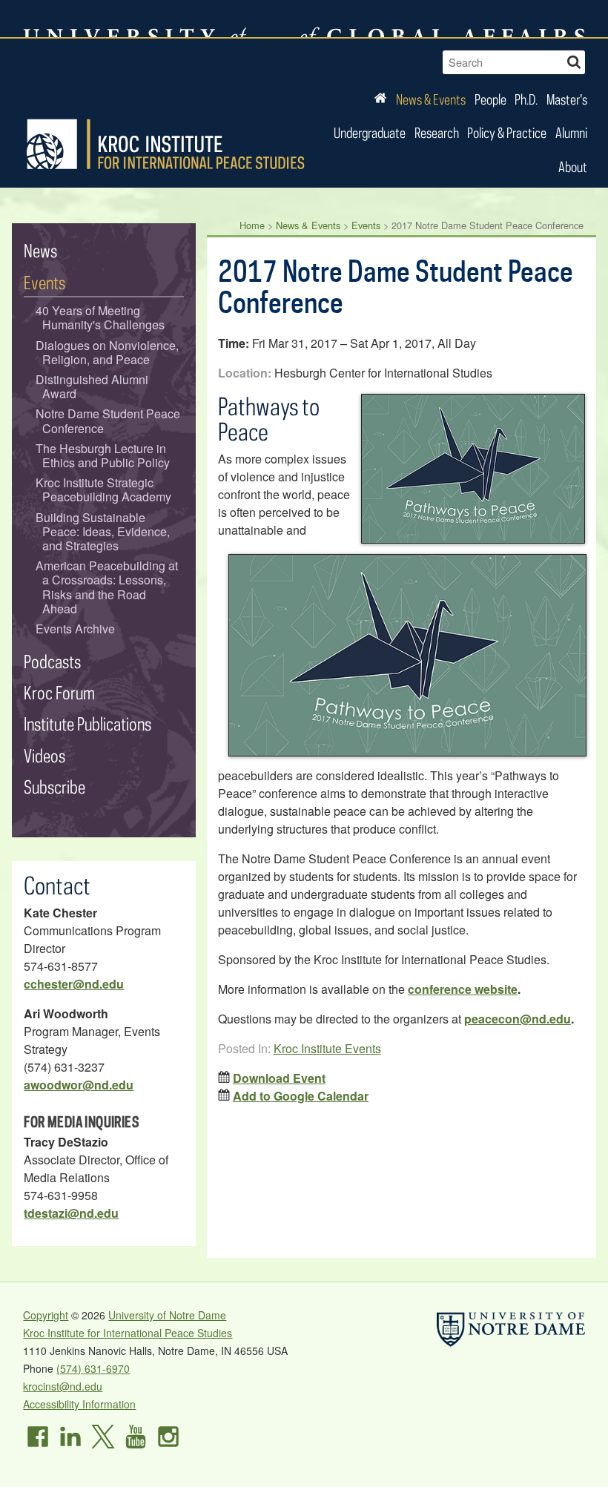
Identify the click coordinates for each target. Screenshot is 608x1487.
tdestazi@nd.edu (71, 1212)
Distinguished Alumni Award (92, 386)
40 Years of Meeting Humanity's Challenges (100, 317)
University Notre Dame (134, 18)
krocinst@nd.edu (62, 1386)
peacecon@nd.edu (517, 1018)
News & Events (431, 99)
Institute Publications (87, 723)
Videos (44, 755)
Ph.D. (526, 99)
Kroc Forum (59, 692)
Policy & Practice (506, 132)
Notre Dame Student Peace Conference (108, 420)
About (572, 166)
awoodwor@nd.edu (78, 1084)
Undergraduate (370, 132)
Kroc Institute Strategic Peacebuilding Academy (104, 489)
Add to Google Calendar (301, 1095)
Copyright (45, 1315)
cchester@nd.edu (74, 983)
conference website (463, 989)
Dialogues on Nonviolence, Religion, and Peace (107, 352)
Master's (566, 99)
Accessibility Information (79, 1404)
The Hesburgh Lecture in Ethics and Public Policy (103, 455)
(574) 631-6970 (93, 1368)
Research (436, 132)
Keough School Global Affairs (443, 18)
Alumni (571, 132)
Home (252, 225)
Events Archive (75, 628)
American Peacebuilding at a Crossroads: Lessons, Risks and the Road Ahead (107, 587)
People (490, 99)
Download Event (279, 1078)
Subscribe (54, 786)
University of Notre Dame (167, 1315)
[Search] (574, 60)
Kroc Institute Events (327, 1048)
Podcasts (52, 661)
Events (365, 225)
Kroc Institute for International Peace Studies (165, 145)
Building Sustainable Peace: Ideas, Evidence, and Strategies (103, 531)
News (40, 250)
